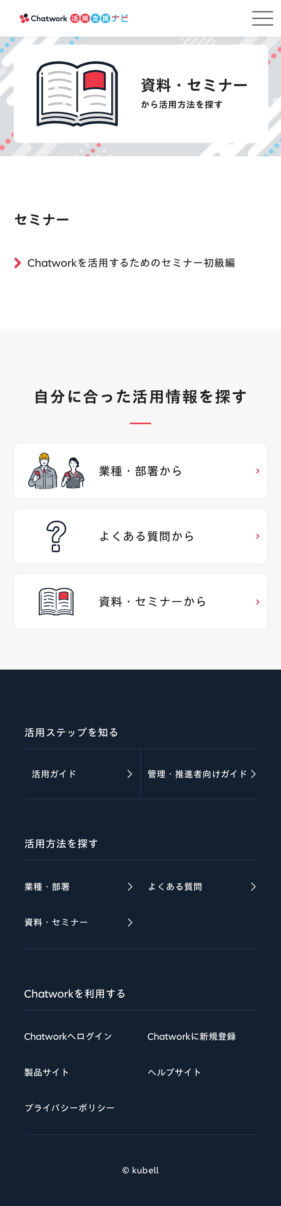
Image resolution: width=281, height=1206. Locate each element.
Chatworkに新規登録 (191, 1036)
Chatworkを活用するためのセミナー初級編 (131, 263)
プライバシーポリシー (69, 1107)
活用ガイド (53, 774)
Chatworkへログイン (68, 1036)
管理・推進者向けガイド (197, 774)
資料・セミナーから (152, 601)
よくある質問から (146, 536)
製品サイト (47, 1072)
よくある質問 (174, 886)
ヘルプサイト (174, 1072)
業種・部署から (140, 471)
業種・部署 (47, 886)
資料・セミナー (56, 922)
